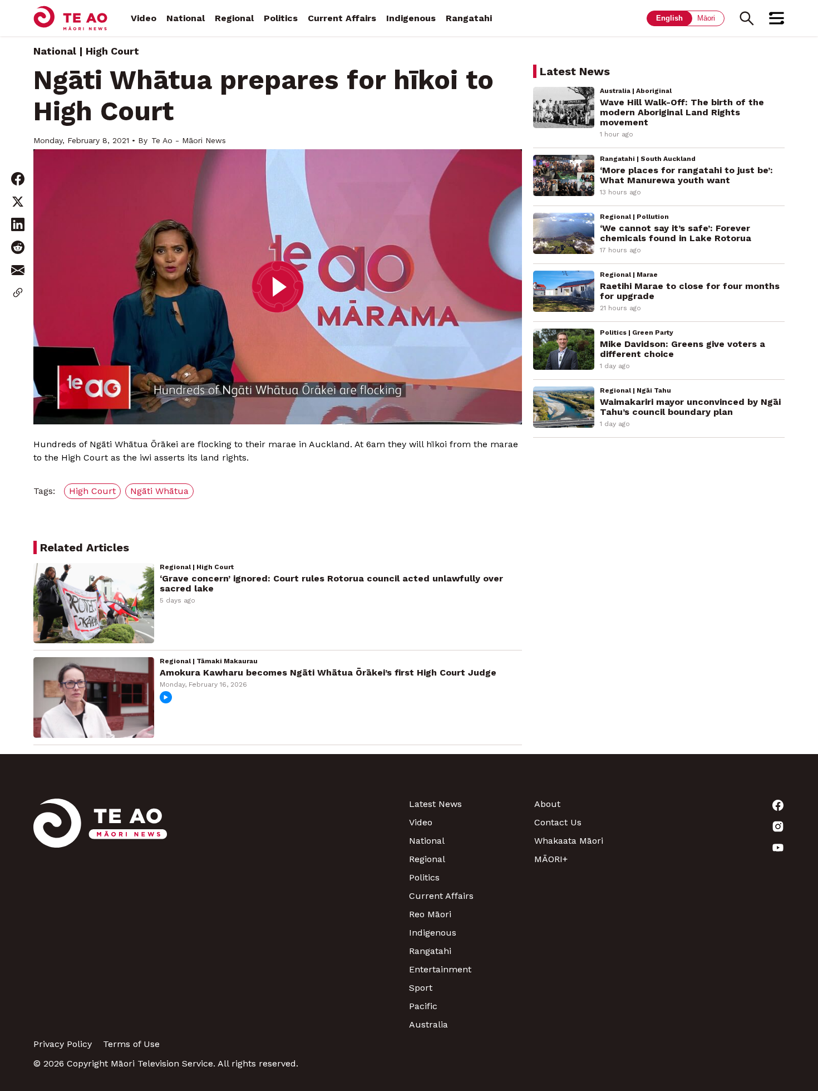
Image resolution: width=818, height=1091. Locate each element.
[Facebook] (722, 805)
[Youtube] (722, 847)
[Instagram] (722, 826)
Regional (234, 18)
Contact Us (558, 822)
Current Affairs (342, 18)
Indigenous (411, 18)
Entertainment (440, 969)
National (185, 18)
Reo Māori (430, 914)
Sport (420, 987)
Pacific (423, 1006)
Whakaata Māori (568, 840)
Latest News (435, 804)
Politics (281, 18)
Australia (428, 1024)
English (669, 18)
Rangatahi (469, 18)
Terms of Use (131, 1044)
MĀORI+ (551, 859)
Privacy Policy (62, 1044)
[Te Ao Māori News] (100, 914)
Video (143, 18)
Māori (706, 18)
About (547, 804)
